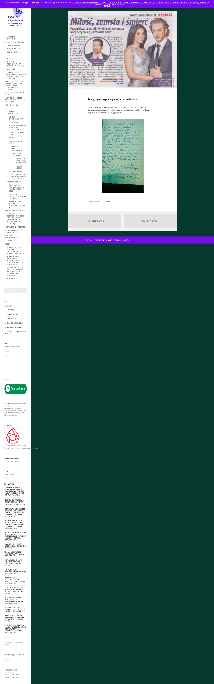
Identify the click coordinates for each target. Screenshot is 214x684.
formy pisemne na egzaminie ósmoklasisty (17, 127)
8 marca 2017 (93, 202)
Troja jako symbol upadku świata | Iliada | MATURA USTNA (14, 554)
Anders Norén (18, 677)
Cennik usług (13, 45)
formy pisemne (14, 182)
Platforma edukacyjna (10, 38)
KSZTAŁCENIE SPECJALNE (15, 227)
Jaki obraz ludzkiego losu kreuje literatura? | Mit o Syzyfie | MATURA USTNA (15, 618)
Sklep (7, 55)
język (9, 108)
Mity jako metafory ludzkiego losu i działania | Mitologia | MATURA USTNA (14, 600)
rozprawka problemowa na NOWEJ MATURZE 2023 (17, 188)
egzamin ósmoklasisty (14, 113)
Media (7, 244)
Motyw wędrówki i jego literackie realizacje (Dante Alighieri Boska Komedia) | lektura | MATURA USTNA (14, 512)
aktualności (107, 202)
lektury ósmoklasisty (16, 118)
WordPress (17, 675)
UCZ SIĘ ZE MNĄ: (11, 105)
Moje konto (13, 319)
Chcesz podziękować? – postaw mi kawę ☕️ (16, 64)
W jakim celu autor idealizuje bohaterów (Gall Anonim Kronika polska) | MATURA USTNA (14, 502)
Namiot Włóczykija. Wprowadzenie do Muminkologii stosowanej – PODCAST (14, 85)
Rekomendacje (14, 49)
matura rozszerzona (14, 211)
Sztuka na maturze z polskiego (21, 161)
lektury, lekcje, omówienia (16, 148)
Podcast (11, 279)
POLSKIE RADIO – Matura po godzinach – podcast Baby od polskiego (15, 75)
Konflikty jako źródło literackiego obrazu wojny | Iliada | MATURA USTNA (14, 590)
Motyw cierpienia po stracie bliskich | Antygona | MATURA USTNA (13, 563)
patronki (8, 241)
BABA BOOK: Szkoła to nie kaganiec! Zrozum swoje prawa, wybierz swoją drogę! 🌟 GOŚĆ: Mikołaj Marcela (14, 491)
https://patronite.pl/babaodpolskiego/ (21, 449)
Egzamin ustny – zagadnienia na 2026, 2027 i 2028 (19, 176)
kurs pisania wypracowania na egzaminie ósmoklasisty (95, 3)
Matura (10, 138)
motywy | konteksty (18, 155)
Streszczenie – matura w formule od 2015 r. (17, 204)
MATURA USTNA (15, 171)
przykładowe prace (17, 134)
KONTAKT (8, 59)
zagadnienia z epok (15, 142)
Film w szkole (19, 167)
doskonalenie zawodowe (11, 231)
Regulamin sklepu (14, 327)
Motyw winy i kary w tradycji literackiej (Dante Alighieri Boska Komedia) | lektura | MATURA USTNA (14, 524)
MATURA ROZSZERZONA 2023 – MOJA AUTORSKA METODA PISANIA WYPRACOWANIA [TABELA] (16, 219)
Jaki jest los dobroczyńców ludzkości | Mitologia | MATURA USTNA (14, 580)
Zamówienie (13, 314)
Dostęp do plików (15, 323)
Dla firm (11, 69)
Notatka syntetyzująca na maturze (17, 196)
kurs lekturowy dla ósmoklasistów (135, 3)
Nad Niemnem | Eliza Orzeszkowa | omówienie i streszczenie (15, 546)
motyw (14, 122)
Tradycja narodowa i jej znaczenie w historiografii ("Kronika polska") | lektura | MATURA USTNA (15, 536)
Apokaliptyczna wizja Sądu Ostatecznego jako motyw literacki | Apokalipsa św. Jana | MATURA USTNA (15, 629)
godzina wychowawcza (11, 236)
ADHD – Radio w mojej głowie (14, 94)
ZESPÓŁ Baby (13, 52)
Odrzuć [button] (107, 6)
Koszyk (11, 310)
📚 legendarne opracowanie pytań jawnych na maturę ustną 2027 (180, 3)
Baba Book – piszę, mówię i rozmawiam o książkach (14, 100)
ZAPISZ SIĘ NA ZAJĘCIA (14, 42)
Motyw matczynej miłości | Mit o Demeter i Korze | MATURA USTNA (14, 609)
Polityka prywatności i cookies (98, 240)
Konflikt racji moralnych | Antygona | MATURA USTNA (15, 572)
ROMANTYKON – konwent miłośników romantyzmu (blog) (16, 250)
